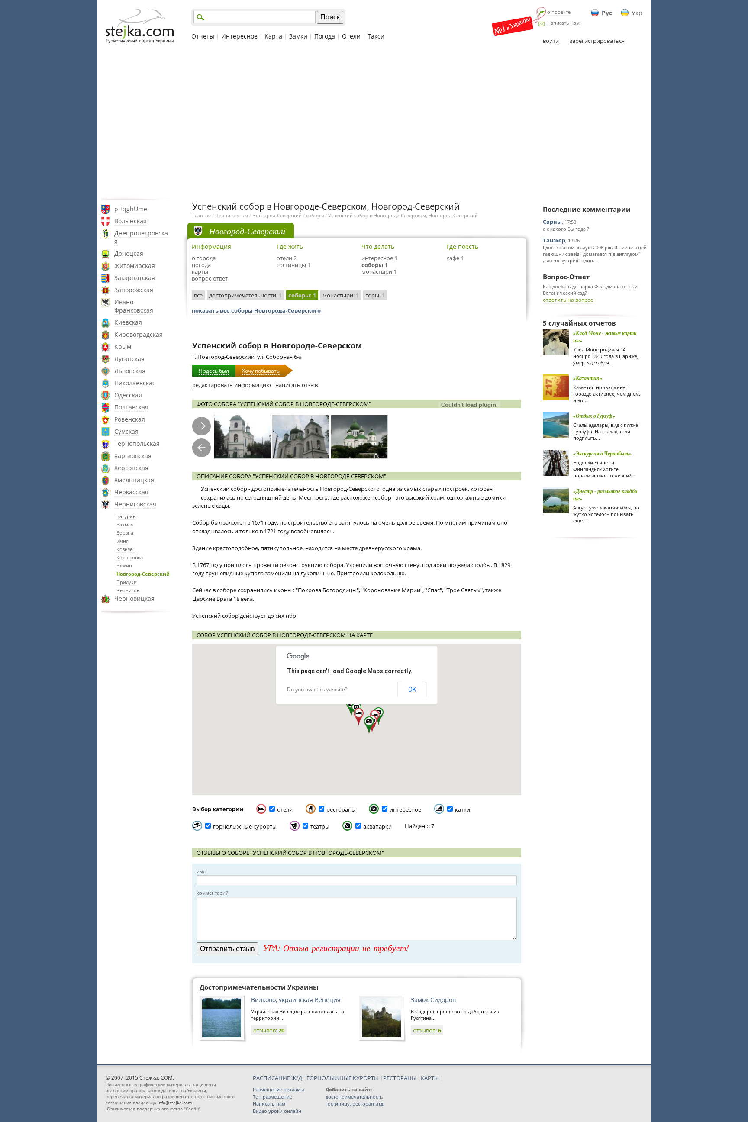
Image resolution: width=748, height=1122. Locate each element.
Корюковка (129, 557)
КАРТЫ (430, 1078)
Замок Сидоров (433, 1000)
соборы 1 (374, 265)
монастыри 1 (379, 271)
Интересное (239, 36)
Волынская (130, 221)
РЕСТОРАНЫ (399, 1078)
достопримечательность (354, 1096)
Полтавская (131, 407)
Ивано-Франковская (133, 306)
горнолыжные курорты (245, 826)
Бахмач (125, 524)
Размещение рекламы (278, 1089)
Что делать (377, 246)
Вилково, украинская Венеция (296, 1000)
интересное (405, 809)
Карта (273, 36)
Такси (376, 36)
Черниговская (135, 504)
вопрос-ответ (210, 278)
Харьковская (133, 455)
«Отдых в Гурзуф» (594, 415)
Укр (637, 13)
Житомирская (134, 265)
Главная (201, 215)
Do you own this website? (317, 689)
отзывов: (268, 1030)
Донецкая (128, 253)
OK (412, 689)
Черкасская (131, 492)
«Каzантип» (587, 378)
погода (201, 265)
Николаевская (135, 383)
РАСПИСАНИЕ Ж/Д (277, 1078)
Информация (211, 246)
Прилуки (126, 582)
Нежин (124, 565)
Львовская (129, 371)
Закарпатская (134, 278)
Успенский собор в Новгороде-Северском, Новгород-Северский (403, 215)
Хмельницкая (134, 480)
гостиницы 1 (293, 265)
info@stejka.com (175, 1102)
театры (319, 826)
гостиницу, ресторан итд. (355, 1103)
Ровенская (129, 419)
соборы (315, 215)
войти (551, 41)
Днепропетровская (141, 237)
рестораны (341, 809)
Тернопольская (137, 443)
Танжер (554, 240)
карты (200, 271)
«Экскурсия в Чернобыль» (602, 453)
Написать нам (563, 22)
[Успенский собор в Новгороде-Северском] (242, 437)
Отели (351, 36)
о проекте (559, 12)
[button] (369, 725)
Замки (298, 36)
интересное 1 (379, 258)
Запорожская (133, 290)
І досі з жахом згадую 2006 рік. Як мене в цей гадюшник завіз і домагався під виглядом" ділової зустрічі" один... (595, 254)
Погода (324, 36)
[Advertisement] (374, 122)
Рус (607, 13)
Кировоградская (138, 334)
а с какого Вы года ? (566, 229)
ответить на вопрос (568, 299)
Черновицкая (134, 598)
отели (285, 809)
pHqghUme (130, 209)
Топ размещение (272, 1096)
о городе (204, 258)
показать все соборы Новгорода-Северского (256, 310)
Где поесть (462, 246)
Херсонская (131, 468)
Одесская (128, 395)
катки (462, 809)
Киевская (128, 322)
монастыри (340, 295)
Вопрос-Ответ (566, 276)
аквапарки (377, 826)
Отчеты (202, 36)
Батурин (126, 516)
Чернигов (127, 590)
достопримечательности (245, 295)
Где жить (290, 246)
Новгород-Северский (143, 574)
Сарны (552, 222)
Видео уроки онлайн (277, 1111)
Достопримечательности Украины (259, 987)
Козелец (125, 549)
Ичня (122, 541)
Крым (122, 346)
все (198, 295)
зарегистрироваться (597, 41)
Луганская (129, 359)
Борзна (124, 532)
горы (375, 295)
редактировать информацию (231, 385)
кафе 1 (455, 258)
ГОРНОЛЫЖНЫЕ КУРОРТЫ (342, 1078)
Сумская (126, 431)
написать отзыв (296, 385)
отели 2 (287, 258)
